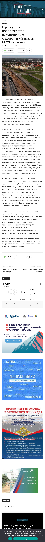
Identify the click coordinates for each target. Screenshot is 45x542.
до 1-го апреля (7, 170)
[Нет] (42, 535)
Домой (4, 20)
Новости (5, 23)
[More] (29, 50)
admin (6, 46)
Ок (10, 539)
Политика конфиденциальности (25, 539)
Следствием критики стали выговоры (33, 271)
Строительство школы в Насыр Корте (11, 271)
